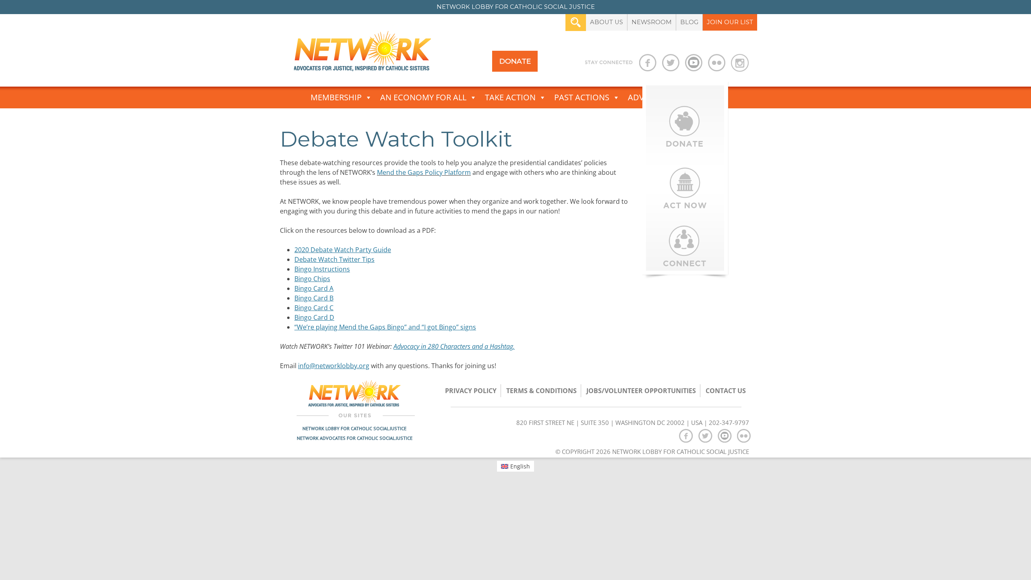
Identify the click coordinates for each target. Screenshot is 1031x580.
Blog (689, 22)
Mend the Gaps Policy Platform (424, 172)
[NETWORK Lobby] (362, 54)
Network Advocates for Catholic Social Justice (354, 438)
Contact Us (726, 390)
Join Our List (730, 22)
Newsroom (651, 22)
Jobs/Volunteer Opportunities (641, 390)
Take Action (510, 97)
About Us (606, 22)
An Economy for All (423, 97)
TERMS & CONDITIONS (541, 390)
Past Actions (581, 97)
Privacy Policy (471, 390)
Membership (336, 97)
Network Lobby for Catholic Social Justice (354, 428)
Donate (515, 61)
